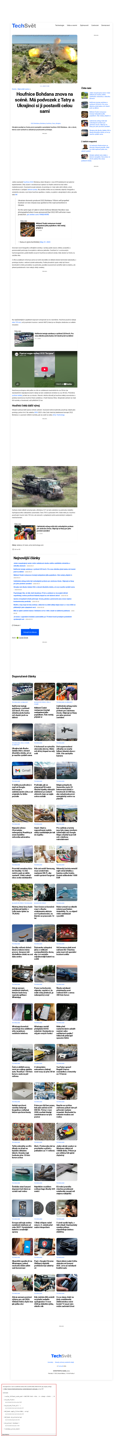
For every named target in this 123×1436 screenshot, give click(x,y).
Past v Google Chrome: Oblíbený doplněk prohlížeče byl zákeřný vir (44, 1264)
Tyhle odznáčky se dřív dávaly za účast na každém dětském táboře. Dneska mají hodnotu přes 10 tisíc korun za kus (22, 1152)
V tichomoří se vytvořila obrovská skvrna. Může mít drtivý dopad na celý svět (44, 750)
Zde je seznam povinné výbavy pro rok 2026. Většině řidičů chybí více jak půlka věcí (22, 1300)
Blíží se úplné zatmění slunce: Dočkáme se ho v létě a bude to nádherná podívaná (42, 611)
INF (16, 195)
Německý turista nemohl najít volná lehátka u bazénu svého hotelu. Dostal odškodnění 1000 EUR (66, 873)
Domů (14, 89)
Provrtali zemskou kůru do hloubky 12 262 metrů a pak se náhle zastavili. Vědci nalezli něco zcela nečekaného (22, 873)
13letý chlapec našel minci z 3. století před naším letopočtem (43, 1225)
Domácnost (105, 25)
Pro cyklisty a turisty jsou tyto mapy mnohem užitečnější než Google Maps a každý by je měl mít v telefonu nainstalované (66, 834)
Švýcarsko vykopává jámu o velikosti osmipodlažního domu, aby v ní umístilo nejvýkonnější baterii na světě (44, 953)
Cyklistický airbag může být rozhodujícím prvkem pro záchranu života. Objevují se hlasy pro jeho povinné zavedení (55, 528)
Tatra (53, 123)
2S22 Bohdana (35, 123)
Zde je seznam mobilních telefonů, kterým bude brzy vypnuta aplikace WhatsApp (20, 992)
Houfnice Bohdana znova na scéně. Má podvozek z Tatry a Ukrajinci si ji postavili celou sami (44, 102)
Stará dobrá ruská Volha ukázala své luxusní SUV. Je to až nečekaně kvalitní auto (66, 1264)
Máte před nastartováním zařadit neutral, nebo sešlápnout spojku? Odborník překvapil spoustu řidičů (65, 1032)
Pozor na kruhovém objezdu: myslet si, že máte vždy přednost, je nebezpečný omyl (43, 991)
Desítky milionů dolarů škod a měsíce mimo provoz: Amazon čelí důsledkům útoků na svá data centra (22, 952)
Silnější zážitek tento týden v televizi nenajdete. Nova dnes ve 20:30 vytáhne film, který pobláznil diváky (95, 158)
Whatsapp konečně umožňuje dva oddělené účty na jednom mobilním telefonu (22, 1030)
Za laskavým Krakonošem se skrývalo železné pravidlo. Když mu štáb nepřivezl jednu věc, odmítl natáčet (95, 148)
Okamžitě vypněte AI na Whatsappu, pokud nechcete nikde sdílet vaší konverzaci (22, 1264)
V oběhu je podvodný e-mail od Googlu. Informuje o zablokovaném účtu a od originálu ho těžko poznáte (22, 791)
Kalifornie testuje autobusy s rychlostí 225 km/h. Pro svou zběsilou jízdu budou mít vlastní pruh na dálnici (21, 712)
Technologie (59, 25)
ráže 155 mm (16, 322)
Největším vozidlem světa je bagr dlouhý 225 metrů (44, 1189)
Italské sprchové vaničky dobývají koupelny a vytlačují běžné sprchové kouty (21, 1108)
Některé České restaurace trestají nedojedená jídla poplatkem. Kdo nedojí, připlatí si (51, 225)
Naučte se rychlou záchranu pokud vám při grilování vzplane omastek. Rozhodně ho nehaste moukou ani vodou (66, 1111)
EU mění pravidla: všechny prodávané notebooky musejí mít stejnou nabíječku (65, 1190)
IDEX (36, 412)
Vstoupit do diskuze (30, 632)
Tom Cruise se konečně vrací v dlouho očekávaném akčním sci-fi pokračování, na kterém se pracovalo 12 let (44, 912)
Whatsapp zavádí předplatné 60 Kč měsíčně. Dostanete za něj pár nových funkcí (44, 1030)
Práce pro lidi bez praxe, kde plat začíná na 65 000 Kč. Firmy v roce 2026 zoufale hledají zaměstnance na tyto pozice (44, 1111)
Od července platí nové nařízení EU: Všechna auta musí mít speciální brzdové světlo (66, 951)
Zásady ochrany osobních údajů (64, 1362)
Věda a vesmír (72, 25)
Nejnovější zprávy (24, 89)
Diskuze (17, 625)
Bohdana (43, 123)
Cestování (95, 25)
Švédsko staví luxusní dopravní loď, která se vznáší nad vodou (21, 1189)
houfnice (48, 123)
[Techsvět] (24, 26)
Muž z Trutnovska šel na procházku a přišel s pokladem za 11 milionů (44, 1148)
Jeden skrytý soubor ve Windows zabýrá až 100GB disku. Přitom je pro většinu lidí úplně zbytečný (66, 1150)
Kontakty (50, 1362)
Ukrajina (58, 123)
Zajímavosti (84, 25)
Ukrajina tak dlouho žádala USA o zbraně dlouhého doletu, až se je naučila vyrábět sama (44, 587)
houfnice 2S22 (28, 182)
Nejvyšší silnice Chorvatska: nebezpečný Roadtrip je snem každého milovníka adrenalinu (22, 832)
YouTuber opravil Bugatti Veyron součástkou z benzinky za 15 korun (66, 1070)
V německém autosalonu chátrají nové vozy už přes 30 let (44, 1069)
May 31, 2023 (45, 242)
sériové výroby (32, 189)
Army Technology (58, 415)
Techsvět (60, 1366)
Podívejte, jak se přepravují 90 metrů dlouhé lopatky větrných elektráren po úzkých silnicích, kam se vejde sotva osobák (44, 791)
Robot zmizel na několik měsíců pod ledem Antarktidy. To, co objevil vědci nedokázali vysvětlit (66, 911)
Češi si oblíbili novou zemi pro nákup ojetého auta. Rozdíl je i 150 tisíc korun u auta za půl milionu (22, 1071)
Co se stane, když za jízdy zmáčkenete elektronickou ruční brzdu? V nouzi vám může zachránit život (65, 1301)
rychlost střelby (17, 395)
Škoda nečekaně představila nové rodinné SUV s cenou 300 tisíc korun (65, 991)
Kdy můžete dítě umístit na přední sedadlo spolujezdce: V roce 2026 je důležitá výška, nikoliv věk (44, 1301)
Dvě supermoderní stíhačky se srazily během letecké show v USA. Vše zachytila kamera (65, 751)
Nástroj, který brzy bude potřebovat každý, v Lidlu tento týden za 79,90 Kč (22, 910)
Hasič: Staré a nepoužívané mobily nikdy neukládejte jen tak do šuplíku (44, 831)
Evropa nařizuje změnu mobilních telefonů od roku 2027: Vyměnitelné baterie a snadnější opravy (22, 1227)
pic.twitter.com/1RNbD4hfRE (38, 215)
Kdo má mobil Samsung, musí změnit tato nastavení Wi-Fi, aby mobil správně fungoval (44, 872)
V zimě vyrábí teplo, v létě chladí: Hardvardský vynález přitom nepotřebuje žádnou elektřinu (66, 1227)
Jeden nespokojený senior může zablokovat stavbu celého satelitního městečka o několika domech (99, 95)
